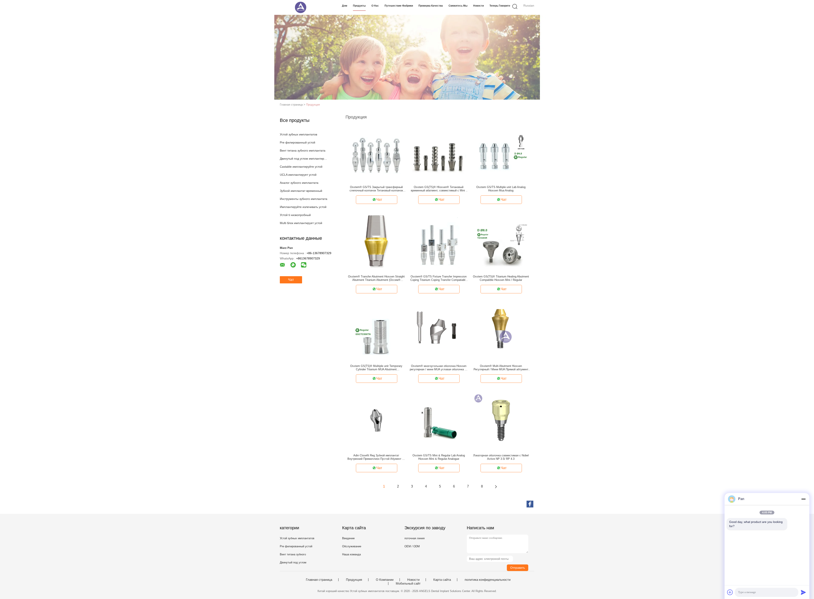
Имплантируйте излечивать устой (303, 207)
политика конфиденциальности (487, 579)
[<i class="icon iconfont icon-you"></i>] (496, 486)
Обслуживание (351, 546)
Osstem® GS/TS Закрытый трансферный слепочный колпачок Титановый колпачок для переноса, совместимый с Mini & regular (376, 188)
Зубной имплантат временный (301, 190)
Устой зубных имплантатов (298, 134)
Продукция (313, 104)
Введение (348, 538)
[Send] (803, 592)
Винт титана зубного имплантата (302, 150)
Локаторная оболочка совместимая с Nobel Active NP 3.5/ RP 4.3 (501, 457)
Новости (478, 5)
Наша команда (351, 554)
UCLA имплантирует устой (298, 174)
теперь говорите (499, 5)
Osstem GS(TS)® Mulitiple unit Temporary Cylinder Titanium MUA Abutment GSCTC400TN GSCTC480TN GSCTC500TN (376, 367)
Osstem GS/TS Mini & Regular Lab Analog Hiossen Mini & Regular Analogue (439, 457)
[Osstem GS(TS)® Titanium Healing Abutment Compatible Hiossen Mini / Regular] (501, 241)
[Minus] (803, 498)
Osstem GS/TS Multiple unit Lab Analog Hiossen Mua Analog (500, 188)
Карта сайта (442, 579)
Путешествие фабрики (399, 5)
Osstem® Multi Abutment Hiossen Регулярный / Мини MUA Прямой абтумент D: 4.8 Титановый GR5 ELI (501, 367)
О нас (375, 5)
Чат (291, 279)
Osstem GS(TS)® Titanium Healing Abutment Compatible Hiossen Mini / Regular (501, 278)
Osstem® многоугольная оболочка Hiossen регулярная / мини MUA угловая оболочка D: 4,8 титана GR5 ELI (438, 367)
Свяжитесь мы (458, 5)
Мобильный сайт (408, 583)
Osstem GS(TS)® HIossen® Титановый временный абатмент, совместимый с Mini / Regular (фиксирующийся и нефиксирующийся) (439, 188)
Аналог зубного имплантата (299, 182)
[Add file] (730, 592)
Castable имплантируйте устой (301, 166)
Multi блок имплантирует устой (301, 223)
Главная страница (319, 579)
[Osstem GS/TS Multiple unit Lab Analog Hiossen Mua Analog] (501, 152)
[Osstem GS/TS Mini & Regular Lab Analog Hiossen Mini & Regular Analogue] (438, 420)
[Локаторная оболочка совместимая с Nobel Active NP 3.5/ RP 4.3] (501, 420)
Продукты (359, 5)
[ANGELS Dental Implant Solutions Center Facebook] (530, 504)
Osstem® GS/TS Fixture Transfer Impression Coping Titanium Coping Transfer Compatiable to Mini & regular (438, 278)
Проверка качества (430, 5)
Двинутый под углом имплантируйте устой (304, 158)
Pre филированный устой (297, 142)
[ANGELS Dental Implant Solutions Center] (300, 7)
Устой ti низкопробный (295, 215)
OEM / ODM (412, 546)
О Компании (384, 579)
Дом (344, 5)
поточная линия (414, 538)
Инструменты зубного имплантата (303, 199)
